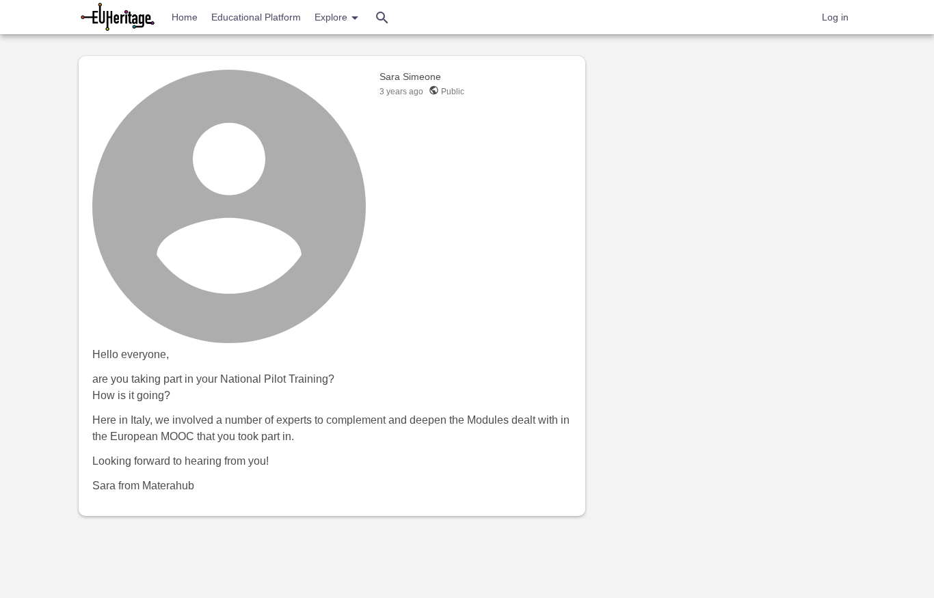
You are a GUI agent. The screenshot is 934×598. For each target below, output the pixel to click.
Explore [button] (332, 17)
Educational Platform (256, 17)
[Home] (118, 17)
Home (185, 17)
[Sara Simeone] (229, 206)
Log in (835, 17)
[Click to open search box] (382, 17)
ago (401, 91)
